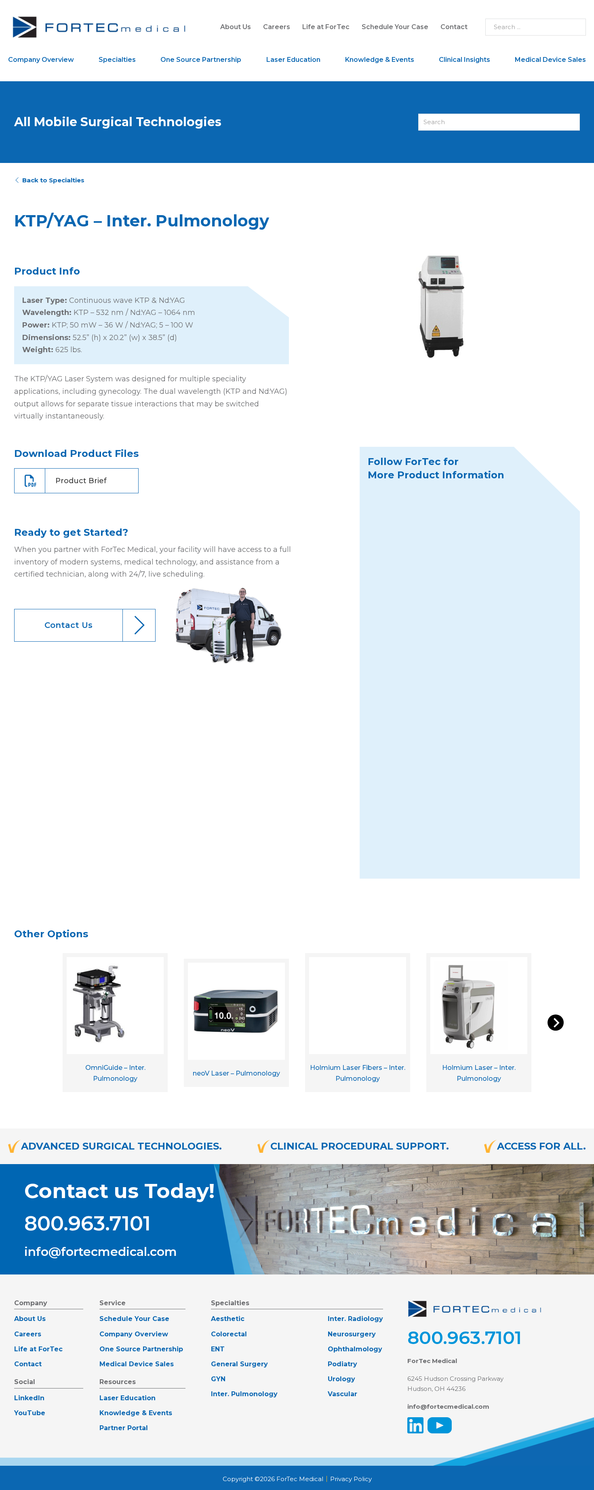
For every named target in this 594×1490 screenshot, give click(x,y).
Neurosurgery (352, 1334)
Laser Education (293, 59)
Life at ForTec (326, 27)
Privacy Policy (351, 1479)
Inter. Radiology (355, 1319)
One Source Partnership (200, 59)
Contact (454, 27)
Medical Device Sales (550, 59)
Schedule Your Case (395, 27)
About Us (235, 27)
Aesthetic (227, 1319)
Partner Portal (123, 1428)
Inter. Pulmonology (244, 1394)
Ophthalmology (355, 1349)
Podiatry (342, 1364)
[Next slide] (556, 1022)
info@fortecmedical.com (100, 1252)
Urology (341, 1379)
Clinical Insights (464, 59)
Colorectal (229, 1334)
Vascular (342, 1394)
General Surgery (239, 1364)
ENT (218, 1349)
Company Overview (41, 59)
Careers (276, 27)
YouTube (29, 1413)
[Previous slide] (38, 1022)
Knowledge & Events (379, 59)
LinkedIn (29, 1398)
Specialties (117, 59)
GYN (218, 1379)
